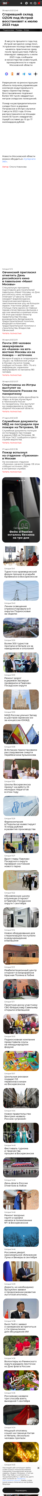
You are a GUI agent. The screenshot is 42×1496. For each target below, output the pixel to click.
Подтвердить (21, 1491)
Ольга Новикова (18, 167)
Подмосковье (8, 30)
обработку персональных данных (14, 1479)
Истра (26, 30)
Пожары (19, 30)
